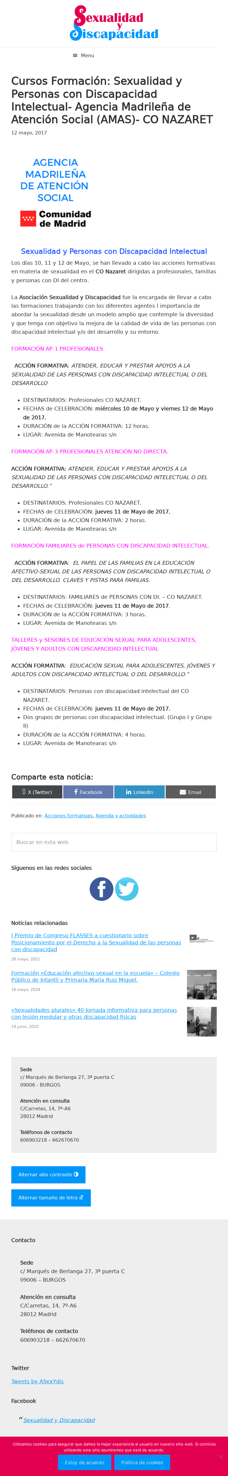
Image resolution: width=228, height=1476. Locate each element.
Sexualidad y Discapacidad (114, 23)
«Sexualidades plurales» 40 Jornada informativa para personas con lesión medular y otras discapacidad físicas (94, 1013)
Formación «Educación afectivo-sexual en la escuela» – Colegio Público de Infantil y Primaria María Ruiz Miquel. (95, 976)
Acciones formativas (69, 816)
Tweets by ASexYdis (37, 1381)
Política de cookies (142, 1462)
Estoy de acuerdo (84, 1462)
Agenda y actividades (121, 816)
